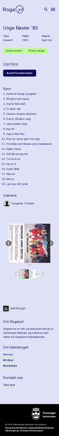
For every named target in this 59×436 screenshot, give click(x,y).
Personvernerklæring (16, 427)
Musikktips (10, 365)
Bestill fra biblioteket (19, 73)
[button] (29, 243)
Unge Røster (10, 63)
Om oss (8, 354)
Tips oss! (9, 384)
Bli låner (8, 360)
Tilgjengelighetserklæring (40, 427)
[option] (24, 274)
